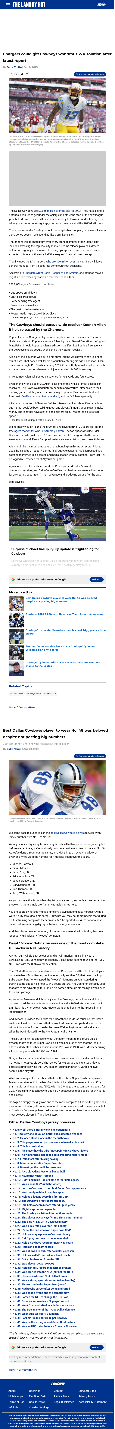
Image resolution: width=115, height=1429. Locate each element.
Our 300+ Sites (87, 1390)
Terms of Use (16, 1401)
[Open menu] (8, 4)
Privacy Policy (86, 1396)
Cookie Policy (37, 1401)
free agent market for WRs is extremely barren (36, 431)
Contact (58, 1390)
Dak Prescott (50, 694)
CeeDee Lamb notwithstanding (39, 396)
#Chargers (22, 284)
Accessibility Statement (92, 1401)
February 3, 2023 (58, 317)
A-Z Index (14, 1407)
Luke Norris (14, 749)
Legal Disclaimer (64, 1401)
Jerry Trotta (14, 67)
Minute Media (22, 1415)
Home (12, 707)
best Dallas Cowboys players (67, 832)
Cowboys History (28, 1369)
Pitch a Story (61, 1396)
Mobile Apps (15, 1396)
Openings (34, 1390)
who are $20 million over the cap (65, 261)
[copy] (27, 74)
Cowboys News (34, 694)
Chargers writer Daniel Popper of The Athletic (51, 272)
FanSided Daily (38, 1396)
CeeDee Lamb (16, 694)
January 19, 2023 (52, 420)
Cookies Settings (39, 1407)
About (12, 1390)
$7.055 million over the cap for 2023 (59, 210)
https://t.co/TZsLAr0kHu (41, 313)
